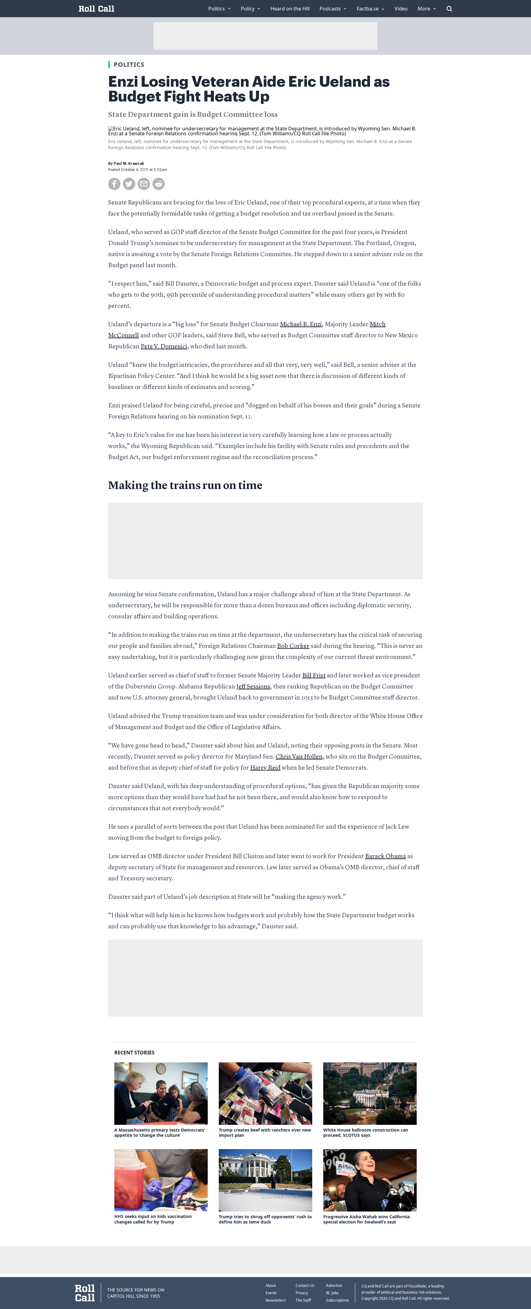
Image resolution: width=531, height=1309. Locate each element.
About (271, 1285)
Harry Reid (265, 768)
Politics (129, 64)
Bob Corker (293, 646)
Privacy (302, 1292)
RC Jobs (332, 1292)
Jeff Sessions (253, 687)
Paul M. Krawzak (129, 163)
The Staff (303, 1300)
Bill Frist (314, 676)
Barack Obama (385, 857)
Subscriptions (337, 1300)
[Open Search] (449, 9)
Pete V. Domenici (164, 347)
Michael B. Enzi (301, 325)
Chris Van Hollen (299, 757)
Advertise (334, 1285)
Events (271, 1292)
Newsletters (276, 1300)
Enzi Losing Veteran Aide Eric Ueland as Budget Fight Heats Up (249, 89)
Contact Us (305, 1285)
